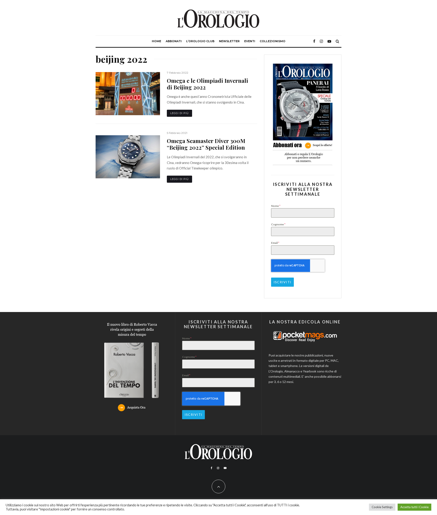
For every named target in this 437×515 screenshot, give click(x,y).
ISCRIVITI (282, 282)
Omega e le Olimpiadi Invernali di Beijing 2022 (207, 84)
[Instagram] (321, 41)
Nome (275, 206)
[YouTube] (329, 41)
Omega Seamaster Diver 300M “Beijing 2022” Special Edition (206, 144)
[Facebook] (314, 41)
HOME (156, 41)
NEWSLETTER (229, 41)
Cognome (278, 224)
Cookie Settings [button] (382, 507)
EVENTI (249, 41)
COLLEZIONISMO (272, 41)
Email (275, 242)
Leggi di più (179, 113)
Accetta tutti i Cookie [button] (414, 507)
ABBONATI (174, 41)
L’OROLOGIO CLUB (200, 41)
